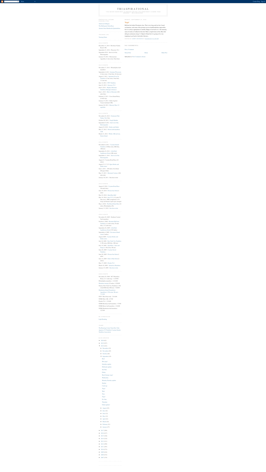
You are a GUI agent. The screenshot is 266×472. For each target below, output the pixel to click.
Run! (103, 359)
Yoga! (103, 388)
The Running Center (104, 328)
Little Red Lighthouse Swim (108, 152)
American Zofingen (104, 24)
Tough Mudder (114, 120)
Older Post (164, 53)
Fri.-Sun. (104, 399)
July (104, 411)
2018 (102, 346)
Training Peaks (103, 37)
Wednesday (105, 378)
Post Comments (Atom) (138, 57)
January (105, 427)
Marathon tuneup (103, 283)
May (104, 416)
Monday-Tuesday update (109, 380)
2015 (102, 436)
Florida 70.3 (111, 263)
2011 (102, 447)
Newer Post (128, 53)
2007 (102, 457)
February (105, 424)
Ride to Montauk (112, 92)
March (105, 421)
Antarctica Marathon (114, 265)
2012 (102, 444)
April (104, 419)
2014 (102, 438)
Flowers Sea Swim (113, 191)
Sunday (104, 383)
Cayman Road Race (113, 186)
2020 (102, 340)
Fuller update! (106, 405)
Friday (104, 372)
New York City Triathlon (114, 241)
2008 (102, 455)
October (105, 354)
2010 (102, 449)
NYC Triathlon (111, 83)
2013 (102, 441)
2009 (102, 452)
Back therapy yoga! (107, 375)
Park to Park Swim (113, 259)
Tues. (103, 394)
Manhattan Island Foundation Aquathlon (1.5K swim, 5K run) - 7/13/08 (109, 292)
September (106, 356)
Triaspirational (133, 9)
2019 (102, 343)
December (105, 348)
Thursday (104, 402)
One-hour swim (113, 208)
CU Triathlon (107, 330)
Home (146, 53)
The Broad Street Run (113, 204)
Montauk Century (113, 173)
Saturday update (106, 364)
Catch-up (104, 386)
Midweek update (106, 367)
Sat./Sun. (104, 369)
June (104, 413)
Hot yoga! (105, 361)
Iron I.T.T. (110, 197)
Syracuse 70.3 (111, 85)
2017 (102, 430)
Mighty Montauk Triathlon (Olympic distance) (108, 89)
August (105, 408)
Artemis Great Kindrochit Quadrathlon (109, 28)
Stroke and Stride (114, 127)
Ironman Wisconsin (115, 72)
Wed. (103, 391)
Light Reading (103, 319)
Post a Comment (129, 49)
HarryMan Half (112, 195)
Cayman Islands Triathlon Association (110, 331)
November (106, 351)
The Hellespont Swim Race (106, 26)
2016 (102, 433)
